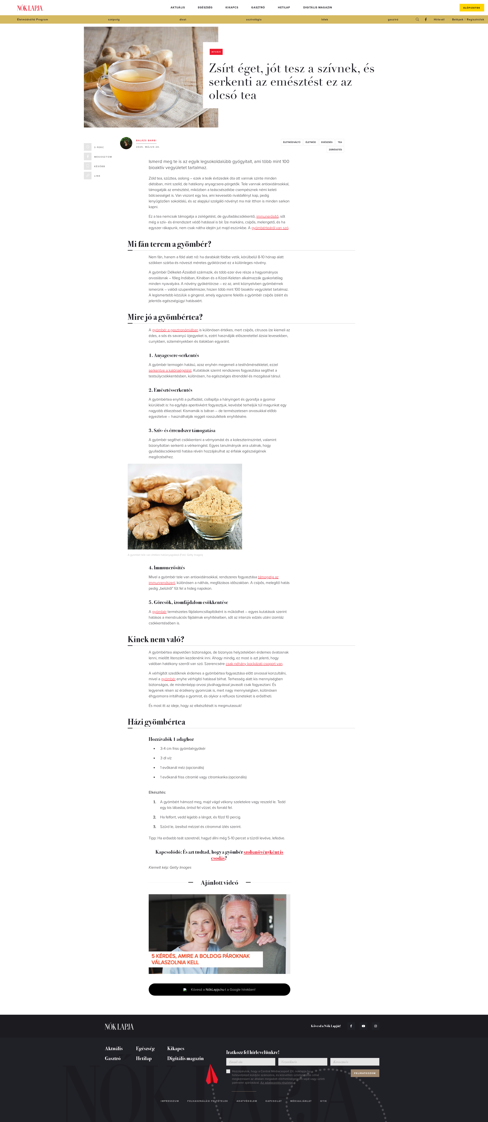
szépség (114, 19)
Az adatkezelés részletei (276, 1083)
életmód (311, 142)
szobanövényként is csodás (247, 854)
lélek (324, 19)
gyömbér (159, 612)
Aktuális (178, 7)
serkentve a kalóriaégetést (170, 370)
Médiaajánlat (301, 1101)
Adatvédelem (247, 1101)
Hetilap (284, 7)
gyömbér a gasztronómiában (175, 330)
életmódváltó (291, 142)
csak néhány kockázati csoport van (254, 664)
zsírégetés (335, 149)
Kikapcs (232, 7)
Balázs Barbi (146, 140)
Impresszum (170, 1101)
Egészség (205, 7)
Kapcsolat (274, 1101)
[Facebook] (426, 19)
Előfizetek (471, 7)
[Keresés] (417, 19)
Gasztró (258, 7)
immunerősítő (267, 216)
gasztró (393, 19)
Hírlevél (439, 19)
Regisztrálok (475, 19)
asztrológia (254, 19)
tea (340, 142)
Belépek (457, 19)
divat (183, 19)
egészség (327, 142)
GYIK (323, 1101)
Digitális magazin (317, 7)
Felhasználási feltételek (207, 1101)
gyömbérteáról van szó (269, 228)
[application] (219, 934)
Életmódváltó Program (32, 19)
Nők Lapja (30, 8)
